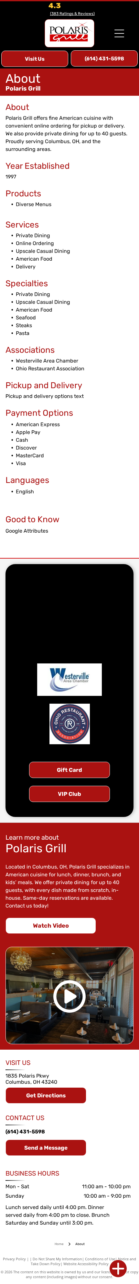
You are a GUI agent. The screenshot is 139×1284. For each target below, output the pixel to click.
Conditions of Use (100, 1258)
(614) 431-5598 (25, 1132)
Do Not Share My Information (57, 1258)
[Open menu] (119, 33)
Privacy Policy (14, 1258)
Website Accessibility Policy (86, 1263)
